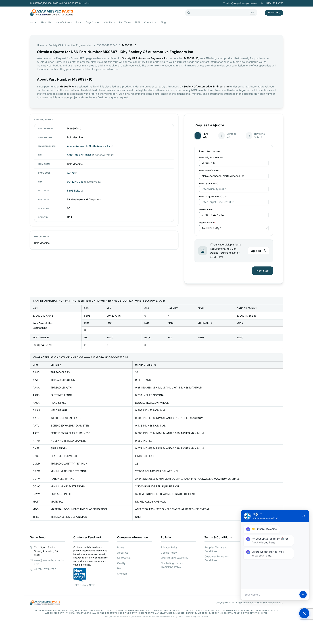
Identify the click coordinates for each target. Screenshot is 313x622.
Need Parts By (207, 222)
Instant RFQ (274, 12)
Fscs (78, 22)
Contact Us (150, 22)
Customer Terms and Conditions (217, 558)
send (303, 595)
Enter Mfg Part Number (211, 157)
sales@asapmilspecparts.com (241, 3)
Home (33, 22)
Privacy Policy (169, 547)
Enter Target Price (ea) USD (213, 196)
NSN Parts (109, 22)
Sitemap (122, 573)
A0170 (71, 172)
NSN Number (206, 209)
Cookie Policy (169, 552)
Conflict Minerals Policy (174, 557)
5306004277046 (107, 45)
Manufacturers (63, 22)
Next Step (262, 270)
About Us (46, 22)
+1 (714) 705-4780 (273, 3)
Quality (121, 563)
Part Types (125, 22)
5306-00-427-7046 (79, 155)
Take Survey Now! (84, 585)
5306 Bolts (73, 190)
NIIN (137, 22)
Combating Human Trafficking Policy (172, 565)
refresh (304, 516)
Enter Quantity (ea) (209, 183)
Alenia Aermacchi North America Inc (89, 146)
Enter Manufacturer (210, 170)
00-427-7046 (75, 181)
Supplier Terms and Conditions (216, 549)
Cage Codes (92, 22)
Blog (163, 22)
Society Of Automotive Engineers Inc (70, 45)
